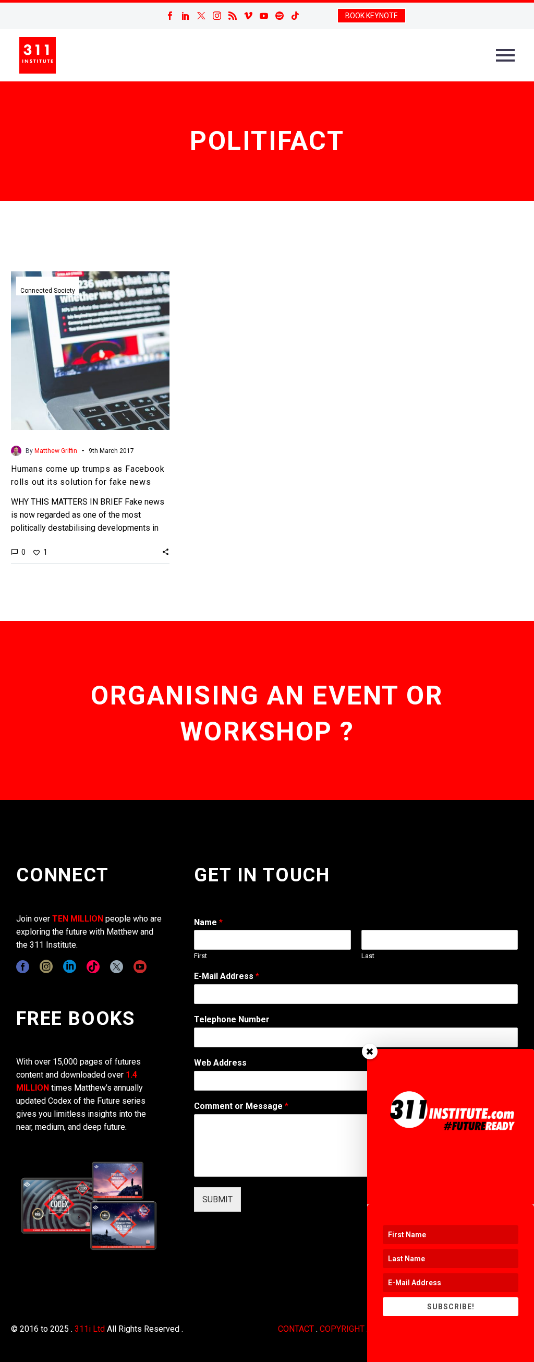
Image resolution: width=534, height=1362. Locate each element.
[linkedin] (69, 966)
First (200, 956)
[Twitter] (201, 15)
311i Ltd (90, 1329)
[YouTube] (264, 15)
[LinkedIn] (185, 15)
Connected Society (47, 290)
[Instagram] (217, 15)
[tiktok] (93, 966)
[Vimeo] (248, 15)
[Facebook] (170, 15)
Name (208, 922)
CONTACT (296, 1329)
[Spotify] (279, 15)
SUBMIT (217, 1199)
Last (367, 956)
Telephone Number (232, 1019)
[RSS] (232, 15)
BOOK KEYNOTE (371, 15)
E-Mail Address (226, 976)
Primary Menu (505, 55)
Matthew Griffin (55, 451)
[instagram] (46, 966)
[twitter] (116, 966)
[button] (165, 551)
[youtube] (140, 966)
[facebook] (22, 966)
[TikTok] (295, 15)
